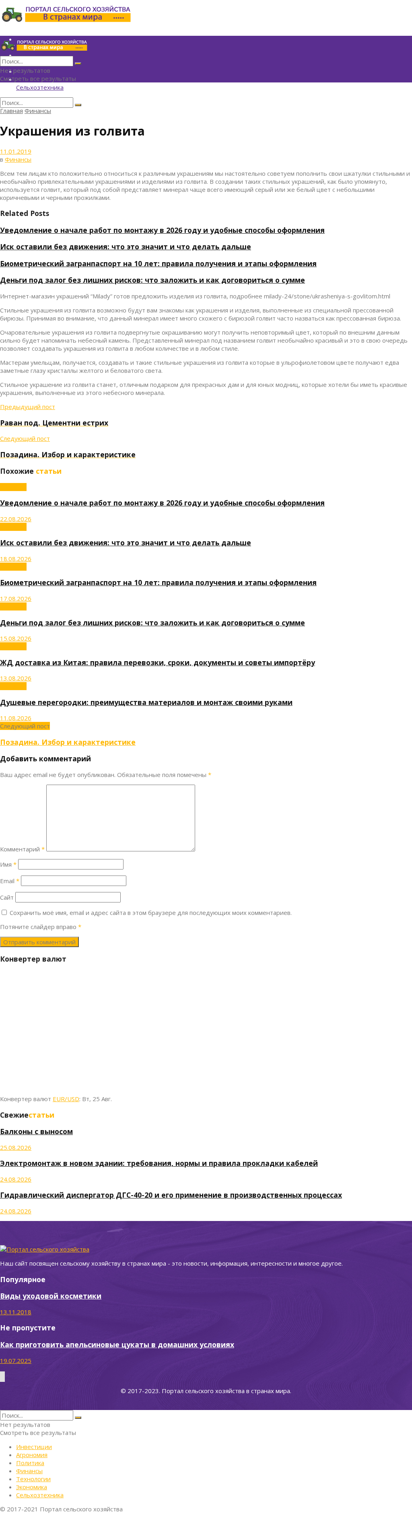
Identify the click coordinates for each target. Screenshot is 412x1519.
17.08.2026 (15, 598)
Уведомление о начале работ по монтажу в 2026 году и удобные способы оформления (162, 230)
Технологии (33, 1479)
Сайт (7, 897)
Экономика (31, 1487)
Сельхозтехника (40, 87)
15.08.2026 (15, 638)
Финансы (38, 111)
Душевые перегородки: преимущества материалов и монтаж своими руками (146, 702)
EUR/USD (66, 1099)
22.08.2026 (15, 519)
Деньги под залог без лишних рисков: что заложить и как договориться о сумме (152, 280)
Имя (8, 864)
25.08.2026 (15, 1147)
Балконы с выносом (36, 1131)
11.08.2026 (15, 718)
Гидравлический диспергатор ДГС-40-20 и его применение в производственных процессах (171, 1195)
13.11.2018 (15, 1312)
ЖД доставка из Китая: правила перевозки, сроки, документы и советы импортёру (157, 662)
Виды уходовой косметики (50, 1296)
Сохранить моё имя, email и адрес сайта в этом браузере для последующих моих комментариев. (151, 913)
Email (9, 881)
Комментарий (22, 849)
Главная (11, 111)
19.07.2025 (15, 1361)
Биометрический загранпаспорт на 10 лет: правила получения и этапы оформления (158, 263)
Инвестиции (34, 1447)
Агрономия (31, 1455)
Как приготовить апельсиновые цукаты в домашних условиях (117, 1344)
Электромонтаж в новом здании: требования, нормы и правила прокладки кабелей (159, 1163)
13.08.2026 (15, 678)
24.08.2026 (15, 1179)
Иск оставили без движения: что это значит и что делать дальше (125, 246)
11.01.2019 (15, 151)
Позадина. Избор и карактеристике (68, 742)
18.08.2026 (15, 559)
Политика (30, 1463)
